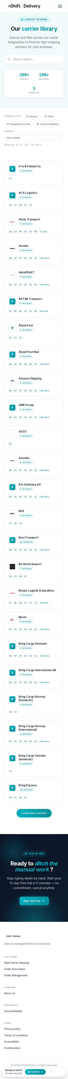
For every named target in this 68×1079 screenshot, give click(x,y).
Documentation (13, 1011)
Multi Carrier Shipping (16, 962)
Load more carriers (34, 813)
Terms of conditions (16, 1035)
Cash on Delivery (49, 124)
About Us (9, 993)
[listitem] (34, 172)
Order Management (15, 975)
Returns (33, 116)
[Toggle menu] (60, 6)
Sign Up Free (32, 900)
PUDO (51, 116)
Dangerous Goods (20, 124)
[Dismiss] (51, 1072)
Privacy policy (12, 1028)
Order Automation (14, 969)
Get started (33, 1071)
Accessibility (11, 1041)
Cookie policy (12, 1047)
